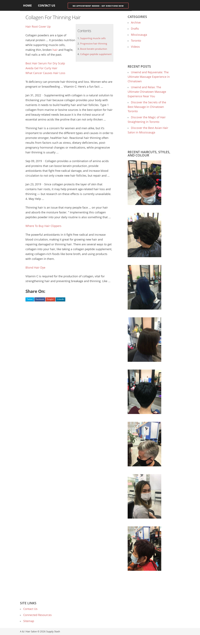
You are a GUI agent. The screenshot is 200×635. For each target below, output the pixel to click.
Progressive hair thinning (93, 43)
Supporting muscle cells (93, 38)
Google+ (50, 299)
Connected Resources (37, 615)
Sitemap (28, 621)
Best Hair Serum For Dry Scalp (45, 63)
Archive (136, 22)
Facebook (40, 299)
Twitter (30, 299)
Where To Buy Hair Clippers (43, 226)
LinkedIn (60, 299)
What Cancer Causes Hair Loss (45, 73)
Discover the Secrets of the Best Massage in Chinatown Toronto (147, 106)
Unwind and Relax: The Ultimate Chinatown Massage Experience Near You (147, 91)
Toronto (136, 40)
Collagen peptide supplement (96, 54)
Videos (135, 46)
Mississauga (139, 34)
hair (55, 50)
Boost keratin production (93, 48)
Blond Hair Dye (35, 267)
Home (27, 5)
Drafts (135, 28)
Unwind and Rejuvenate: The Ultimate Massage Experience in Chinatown (149, 76)
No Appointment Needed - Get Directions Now (98, 6)
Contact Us (46, 5)
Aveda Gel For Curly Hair (41, 68)
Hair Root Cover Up (38, 26)
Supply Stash (53, 631)
